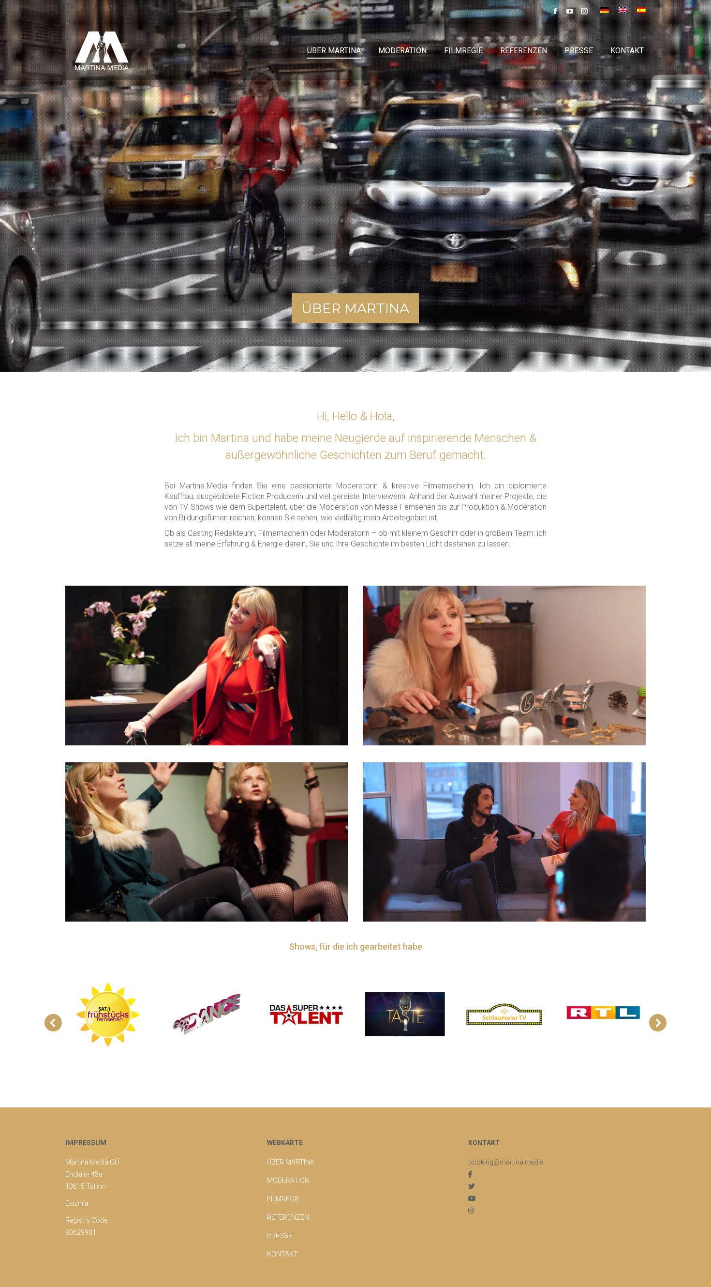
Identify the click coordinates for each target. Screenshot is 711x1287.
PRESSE (279, 1236)
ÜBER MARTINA (290, 1162)
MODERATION (288, 1180)
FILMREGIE (283, 1199)
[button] (53, 1022)
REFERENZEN (288, 1217)
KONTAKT (282, 1254)
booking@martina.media (506, 1162)
